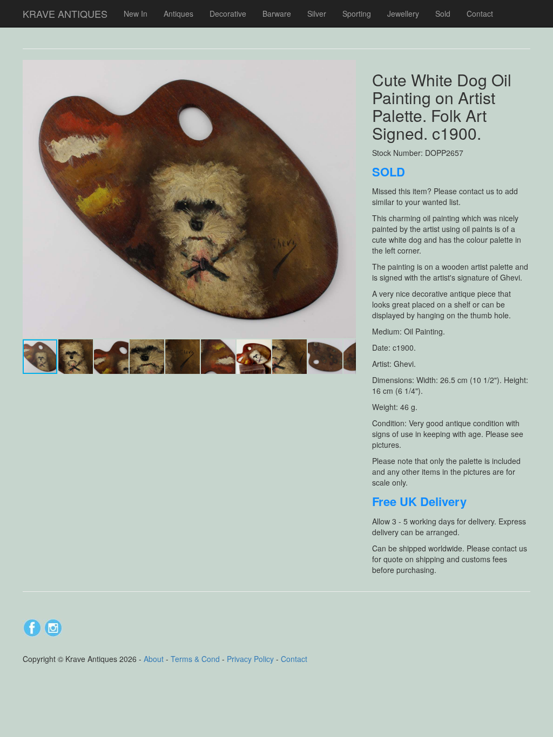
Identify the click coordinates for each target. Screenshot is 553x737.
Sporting (356, 13)
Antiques (178, 13)
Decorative (228, 13)
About (154, 658)
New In (135, 13)
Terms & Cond (195, 658)
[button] (346, 69)
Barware (276, 13)
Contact (480, 13)
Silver (316, 13)
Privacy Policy (250, 658)
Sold (442, 13)
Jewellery (403, 13)
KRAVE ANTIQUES (65, 13)
